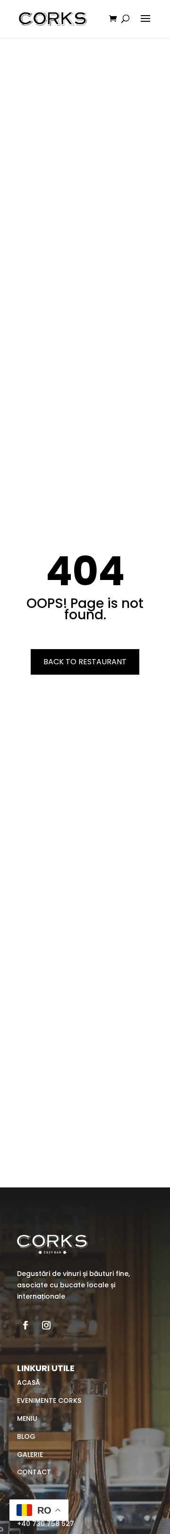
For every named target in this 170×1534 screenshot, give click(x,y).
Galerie (30, 1454)
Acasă (28, 1382)
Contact (34, 1472)
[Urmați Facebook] (25, 1325)
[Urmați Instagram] (46, 1325)
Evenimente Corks (49, 1400)
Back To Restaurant (85, 661)
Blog (26, 1436)
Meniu (27, 1418)
